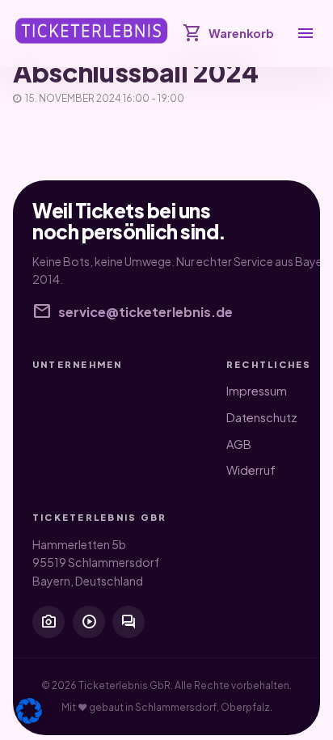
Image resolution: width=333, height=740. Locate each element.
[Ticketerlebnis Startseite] (91, 31)
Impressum (256, 390)
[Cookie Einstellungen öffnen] (29, 711)
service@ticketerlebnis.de (132, 312)
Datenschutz (261, 417)
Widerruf (251, 470)
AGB (238, 444)
